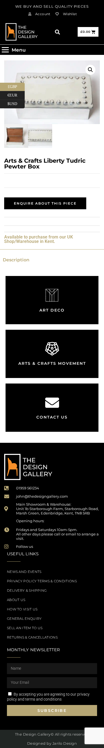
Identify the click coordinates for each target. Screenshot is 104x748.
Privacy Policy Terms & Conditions (42, 581)
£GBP (16, 86)
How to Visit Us (22, 609)
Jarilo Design (64, 743)
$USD (16, 103)
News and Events (24, 572)
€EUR (16, 94)
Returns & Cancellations (32, 637)
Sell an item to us (24, 628)
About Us (16, 600)
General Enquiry (24, 618)
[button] (57, 31)
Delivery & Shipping (27, 590)
